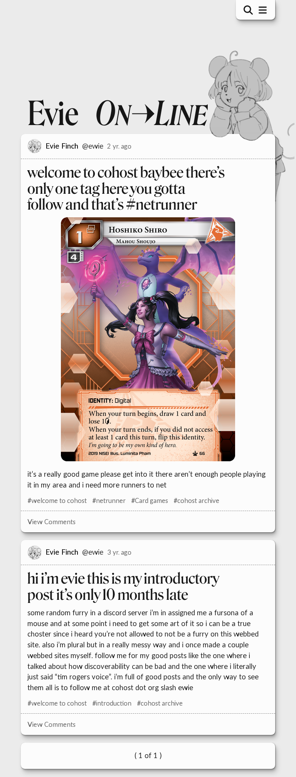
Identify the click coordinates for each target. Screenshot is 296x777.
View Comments (48, 522)
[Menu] (259, 10)
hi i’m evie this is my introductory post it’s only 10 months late (120, 586)
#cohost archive (193, 500)
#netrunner (106, 500)
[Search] (245, 10)
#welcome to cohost (54, 500)
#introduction (108, 703)
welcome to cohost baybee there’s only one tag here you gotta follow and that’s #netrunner (123, 188)
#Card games (146, 500)
